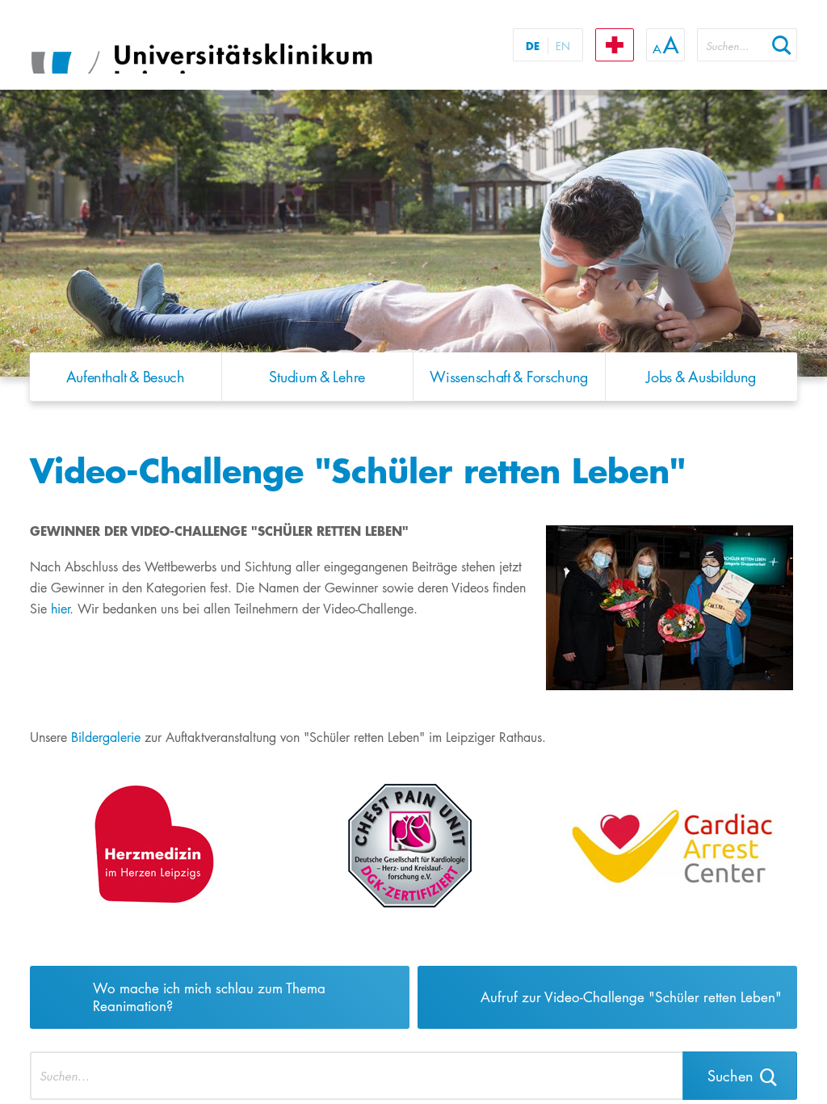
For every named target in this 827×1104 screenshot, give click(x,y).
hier (60, 608)
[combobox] (731, 44)
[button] (781, 44)
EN (563, 46)
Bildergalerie (108, 737)
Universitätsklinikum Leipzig (231, 47)
